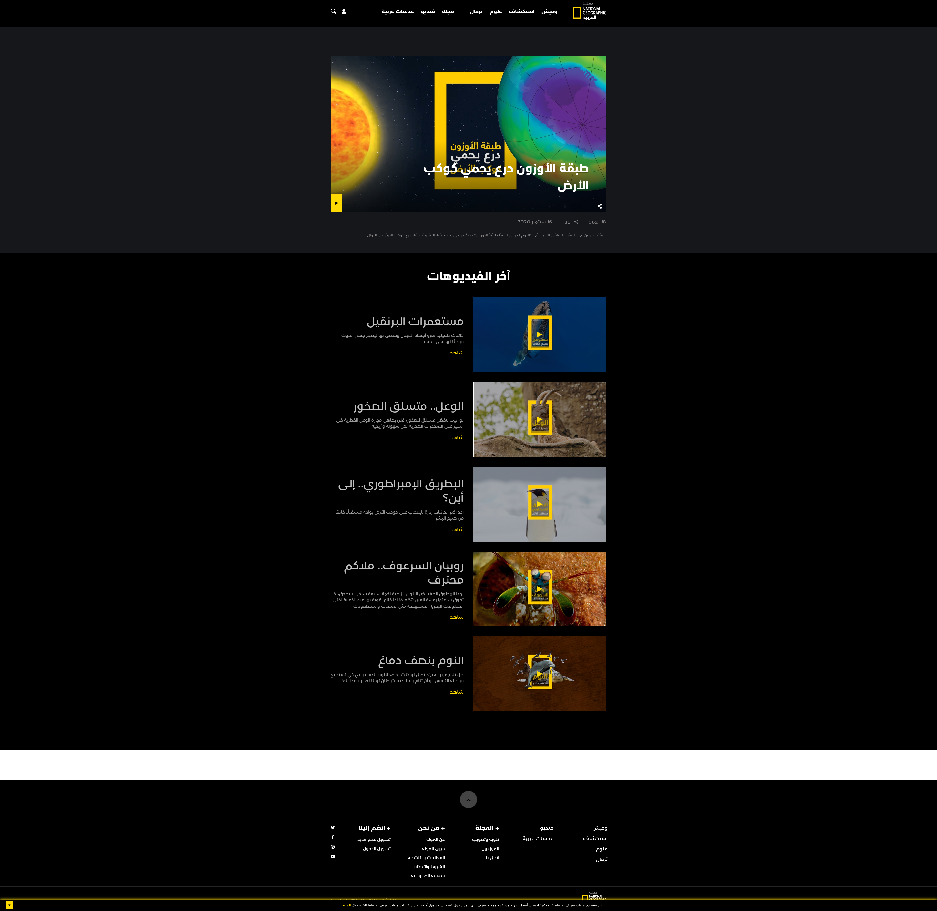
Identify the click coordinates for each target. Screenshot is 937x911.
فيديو (428, 11)
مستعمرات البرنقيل (415, 321)
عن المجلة (435, 839)
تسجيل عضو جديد (374, 839)
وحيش (549, 11)
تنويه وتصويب (485, 839)
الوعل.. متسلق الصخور (408, 406)
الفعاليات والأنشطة (426, 857)
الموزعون (490, 848)
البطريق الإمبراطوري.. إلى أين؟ (401, 491)
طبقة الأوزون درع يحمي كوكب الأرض (506, 177)
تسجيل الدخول (377, 848)
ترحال (476, 11)
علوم (496, 11)
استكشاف (521, 11)
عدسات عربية (398, 11)
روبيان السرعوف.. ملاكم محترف (404, 573)
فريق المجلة (433, 848)
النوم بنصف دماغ (421, 660)
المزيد (346, 905)
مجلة (448, 11)
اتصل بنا (491, 857)
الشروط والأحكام (429, 866)
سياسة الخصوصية (428, 875)
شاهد (457, 353)
